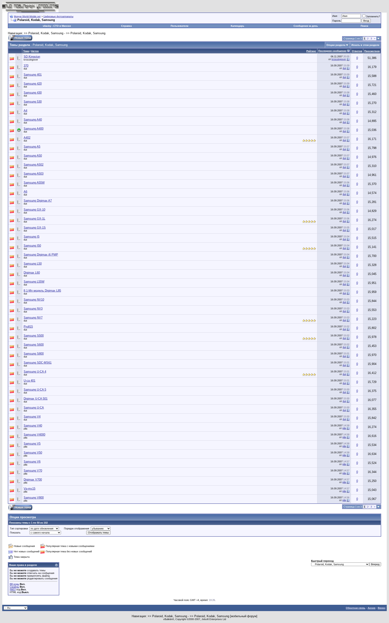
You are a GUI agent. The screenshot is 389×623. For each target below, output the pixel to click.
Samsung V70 (33, 470)
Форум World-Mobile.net (27, 16)
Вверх (381, 608)
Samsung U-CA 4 (35, 371)
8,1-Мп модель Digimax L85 (42, 290)
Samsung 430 (33, 92)
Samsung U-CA (34, 407)
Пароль (336, 20)
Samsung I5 (31, 236)
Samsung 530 (33, 101)
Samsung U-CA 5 (35, 389)
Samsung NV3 (33, 308)
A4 (25, 110)
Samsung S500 (34, 335)
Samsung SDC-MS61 (38, 362)
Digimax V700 (33, 479)
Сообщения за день (306, 26)
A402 (27, 137)
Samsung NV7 (33, 317)
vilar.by (47, 26)
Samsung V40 (33, 425)
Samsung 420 (33, 83)
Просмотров (372, 51)
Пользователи (179, 26)
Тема (26, 51)
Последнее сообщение (332, 50)
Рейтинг (311, 51)
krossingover (31, 59)
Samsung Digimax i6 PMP (41, 254)
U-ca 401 (29, 380)
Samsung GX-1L (34, 218)
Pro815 (28, 326)
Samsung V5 (32, 443)
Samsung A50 (33, 155)
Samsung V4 (32, 416)
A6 (25, 191)
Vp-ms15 (29, 488)
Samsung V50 (33, 452)
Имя (334, 16)
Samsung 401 (33, 74)
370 (26, 65)
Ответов (357, 51)
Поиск (364, 26)
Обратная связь (355, 608)
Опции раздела (335, 45)
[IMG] (13, 589)
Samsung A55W (34, 182)
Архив (371, 608)
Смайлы (14, 586)
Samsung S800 (34, 353)
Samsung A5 (32, 146)
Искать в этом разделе (365, 45)
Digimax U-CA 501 (35, 398)
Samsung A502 (33, 164)
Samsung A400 (33, 128)
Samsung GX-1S (35, 227)
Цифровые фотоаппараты (58, 16)
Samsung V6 (32, 461)
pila (25, 428)
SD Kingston (32, 56)
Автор (35, 51)
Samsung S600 (34, 344)
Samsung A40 (33, 119)
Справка (126, 26)
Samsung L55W (34, 281)
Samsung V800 (34, 497)
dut (25, 68)
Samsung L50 (33, 263)
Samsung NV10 (34, 299)
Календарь (237, 26)
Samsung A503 (33, 173)
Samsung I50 (32, 245)
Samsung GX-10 (34, 209)
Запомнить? (373, 16)
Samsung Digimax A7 (38, 200)
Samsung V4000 (34, 434)
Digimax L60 (32, 272)
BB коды (14, 584)
